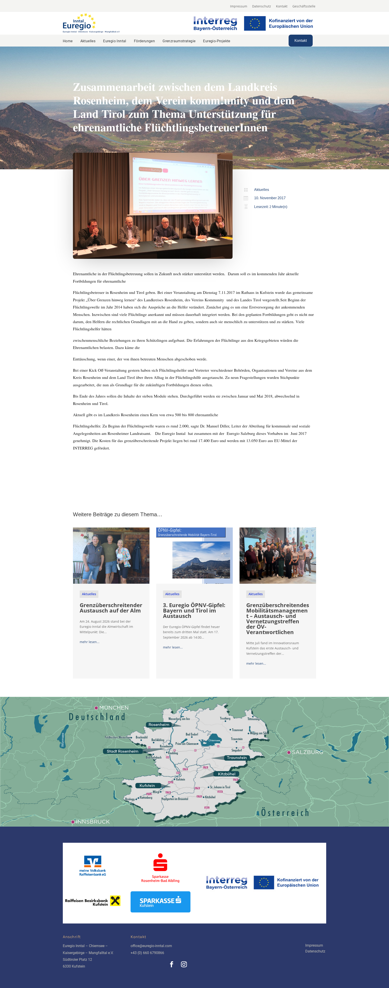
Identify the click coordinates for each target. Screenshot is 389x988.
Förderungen (144, 41)
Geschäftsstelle (303, 6)
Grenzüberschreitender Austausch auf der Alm (111, 607)
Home (68, 41)
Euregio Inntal (114, 41)
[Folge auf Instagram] (184, 964)
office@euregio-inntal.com (151, 946)
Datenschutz (261, 6)
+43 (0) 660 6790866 (147, 953)
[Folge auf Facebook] (171, 964)
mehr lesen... (90, 642)
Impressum (238, 6)
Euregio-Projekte (216, 41)
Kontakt (281, 6)
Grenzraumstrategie (179, 41)
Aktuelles (88, 41)
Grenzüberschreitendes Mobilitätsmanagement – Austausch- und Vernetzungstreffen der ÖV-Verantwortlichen (277, 618)
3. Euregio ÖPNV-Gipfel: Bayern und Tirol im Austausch (194, 610)
